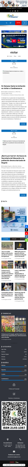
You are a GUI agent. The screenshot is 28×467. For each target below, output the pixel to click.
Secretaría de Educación (16, 167)
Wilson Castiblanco (14, 67)
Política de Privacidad (14, 389)
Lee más (23, 124)
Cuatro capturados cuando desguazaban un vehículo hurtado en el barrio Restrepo (20, 274)
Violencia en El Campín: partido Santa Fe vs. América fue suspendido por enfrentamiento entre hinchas (13, 335)
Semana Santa (17, 95)
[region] (14, 3)
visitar (22, 95)
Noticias (3, 93)
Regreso (8, 167)
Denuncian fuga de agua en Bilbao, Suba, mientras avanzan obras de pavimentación (20, 296)
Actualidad (5, 91)
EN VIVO (18, 22)
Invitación (12, 95)
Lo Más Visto (17, 91)
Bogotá (9, 166)
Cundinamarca (11, 91)
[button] (14, 3)
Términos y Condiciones (14, 398)
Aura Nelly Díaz (14, 137)
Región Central (9, 93)
